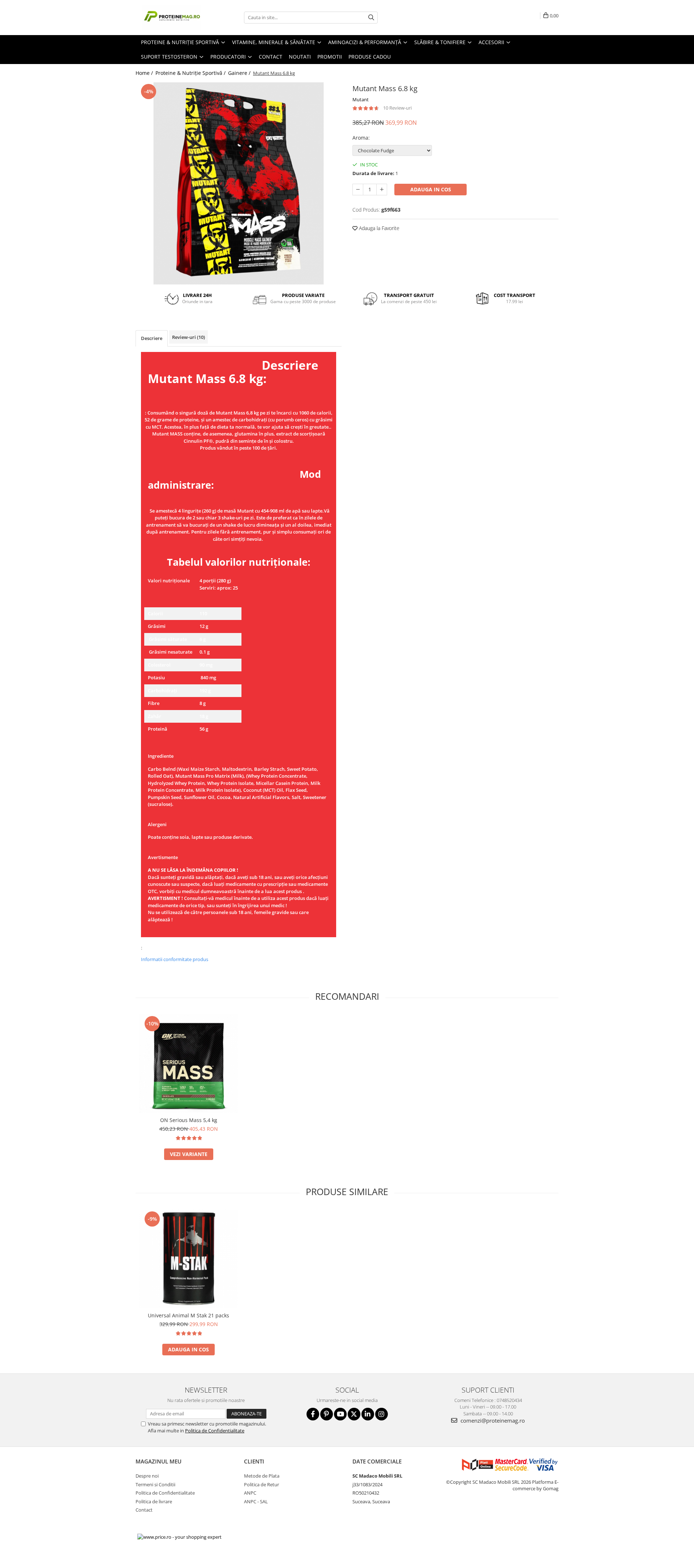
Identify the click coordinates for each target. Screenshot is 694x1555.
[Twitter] (354, 1414)
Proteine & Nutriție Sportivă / (191, 72)
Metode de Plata (261, 1476)
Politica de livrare (154, 1501)
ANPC (250, 1493)
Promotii (329, 56)
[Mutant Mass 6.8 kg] (239, 183)
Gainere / (240, 72)
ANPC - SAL (256, 1501)
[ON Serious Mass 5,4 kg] (188, 1063)
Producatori (228, 56)
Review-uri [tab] (188, 337)
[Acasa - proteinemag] (172, 17)
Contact (270, 56)
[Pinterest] (326, 1414)
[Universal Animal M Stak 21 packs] (188, 1259)
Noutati (300, 56)
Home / (145, 72)
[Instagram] (381, 1414)
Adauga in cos (430, 189)
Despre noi (147, 1476)
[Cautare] (371, 18)
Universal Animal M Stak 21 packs (188, 1315)
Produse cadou (369, 56)
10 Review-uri (397, 108)
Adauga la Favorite (378, 228)
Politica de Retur (261, 1484)
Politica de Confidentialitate (214, 1430)
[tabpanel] (239, 183)
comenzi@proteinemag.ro (492, 1420)
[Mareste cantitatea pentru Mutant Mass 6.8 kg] (381, 189)
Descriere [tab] (151, 338)
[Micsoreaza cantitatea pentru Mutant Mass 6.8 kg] (357, 189)
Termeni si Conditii (155, 1484)
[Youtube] (340, 1414)
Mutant (360, 99)
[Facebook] (313, 1414)
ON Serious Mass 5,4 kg (188, 1120)
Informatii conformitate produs (174, 959)
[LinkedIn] (367, 1414)
